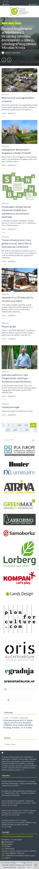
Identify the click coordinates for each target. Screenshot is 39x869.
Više (22, 770)
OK (29, 867)
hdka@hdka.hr (9, 842)
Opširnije (21, 867)
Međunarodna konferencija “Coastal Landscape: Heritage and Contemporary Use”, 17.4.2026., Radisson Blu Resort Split (19, 813)
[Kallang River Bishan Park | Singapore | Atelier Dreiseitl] (19, 132)
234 (19, 425)
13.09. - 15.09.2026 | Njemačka (18, 723)
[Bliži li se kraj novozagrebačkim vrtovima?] (19, 80)
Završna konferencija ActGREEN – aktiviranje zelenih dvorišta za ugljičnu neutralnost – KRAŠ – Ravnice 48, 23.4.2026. (19, 803)
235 (26, 425)
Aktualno (4, 23)
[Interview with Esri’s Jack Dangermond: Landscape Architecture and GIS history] (19, 357)
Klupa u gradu (9, 326)
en (7, 1)
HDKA (7, 53)
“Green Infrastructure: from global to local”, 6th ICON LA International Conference (16, 243)
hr (4, 1)
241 (27, 430)
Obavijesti (18, 23)
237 (8, 430)
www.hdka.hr (8, 844)
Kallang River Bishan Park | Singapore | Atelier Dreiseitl (16, 151)
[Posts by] (3, 53)
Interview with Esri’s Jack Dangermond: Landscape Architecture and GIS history (16, 378)
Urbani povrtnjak (11, 407)
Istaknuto (11, 23)
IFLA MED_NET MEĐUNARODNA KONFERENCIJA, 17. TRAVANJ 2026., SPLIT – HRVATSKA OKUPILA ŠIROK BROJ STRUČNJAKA (19, 793)
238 (15, 430)
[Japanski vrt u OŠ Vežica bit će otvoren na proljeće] (19, 280)
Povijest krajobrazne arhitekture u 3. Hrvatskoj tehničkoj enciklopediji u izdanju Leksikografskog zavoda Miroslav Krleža (19, 38)
